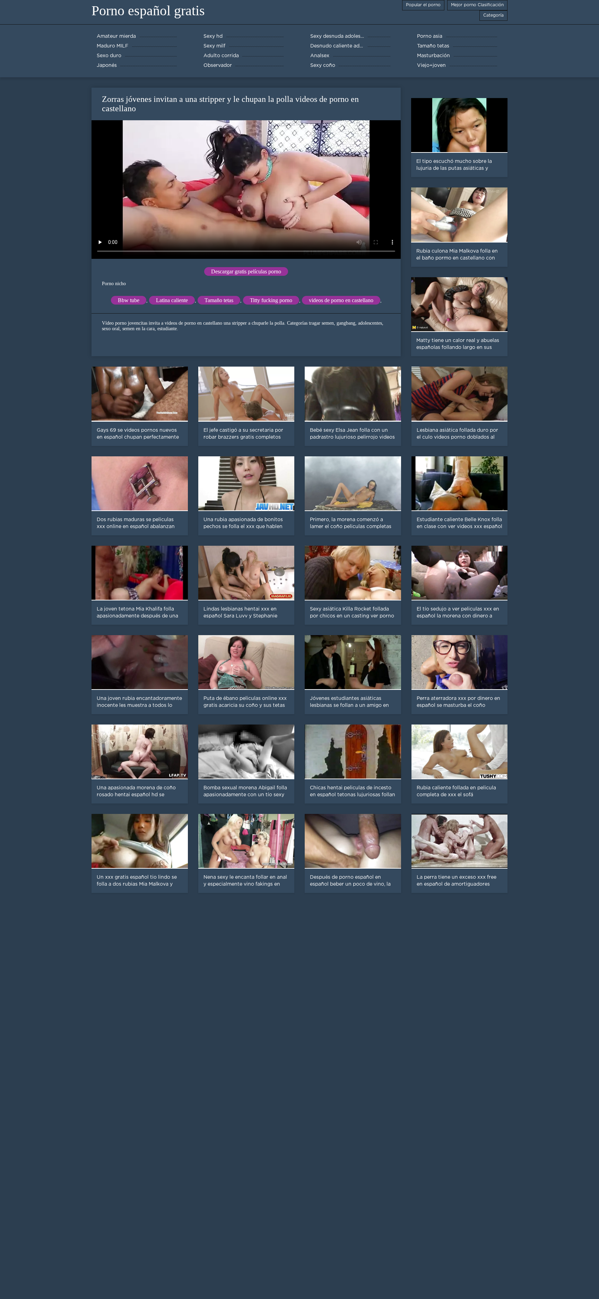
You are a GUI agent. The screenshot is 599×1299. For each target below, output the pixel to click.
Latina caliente (172, 300)
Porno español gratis (148, 10)
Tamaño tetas (219, 300)
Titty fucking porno (271, 300)
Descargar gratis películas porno (246, 271)
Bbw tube (128, 300)
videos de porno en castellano (341, 300)
